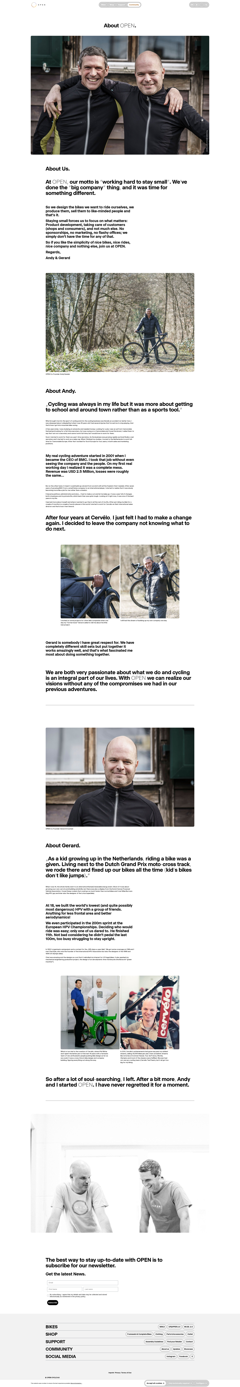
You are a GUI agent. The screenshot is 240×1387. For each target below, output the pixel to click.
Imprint (111, 1373)
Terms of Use (126, 1373)
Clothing (159, 1334)
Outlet (190, 1334)
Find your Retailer (174, 1342)
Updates (176, 1349)
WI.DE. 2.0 (188, 1327)
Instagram (171, 1356)
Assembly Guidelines (154, 1342)
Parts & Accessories (175, 1334)
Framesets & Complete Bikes (139, 1334)
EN (192, 5)
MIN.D (162, 1327)
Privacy (117, 1373)
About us (165, 1349)
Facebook (183, 1356)
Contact (189, 1342)
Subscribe (52, 1303)
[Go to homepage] (65, 5)
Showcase (188, 1349)
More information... (76, 1383)
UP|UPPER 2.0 (174, 1327)
